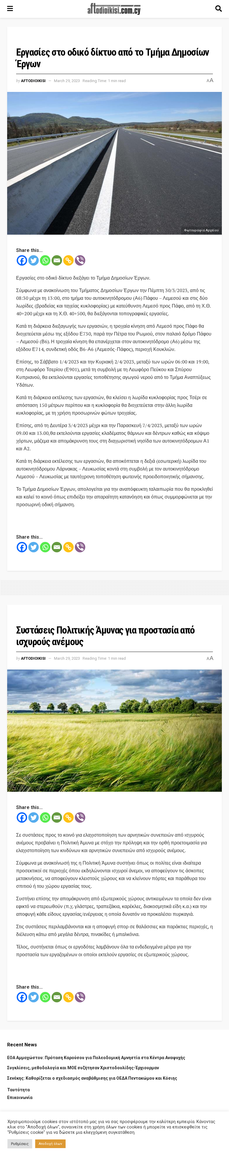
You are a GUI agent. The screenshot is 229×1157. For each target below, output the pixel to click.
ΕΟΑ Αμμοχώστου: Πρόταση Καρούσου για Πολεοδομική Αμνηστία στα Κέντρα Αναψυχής (96, 1057)
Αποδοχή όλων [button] (50, 1144)
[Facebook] (22, 260)
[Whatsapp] (45, 260)
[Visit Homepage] (114, 9)
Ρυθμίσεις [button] (20, 1144)
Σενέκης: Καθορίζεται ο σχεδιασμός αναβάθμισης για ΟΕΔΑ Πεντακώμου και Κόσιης (92, 1078)
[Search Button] (218, 9)
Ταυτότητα (18, 1089)
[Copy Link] (68, 260)
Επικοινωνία (20, 1097)
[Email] (57, 260)
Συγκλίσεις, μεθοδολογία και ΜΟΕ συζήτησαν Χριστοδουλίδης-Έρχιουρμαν (83, 1067)
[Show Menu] (10, 9)
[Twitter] (33, 260)
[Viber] (80, 260)
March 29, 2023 (67, 81)
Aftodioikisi (33, 81)
